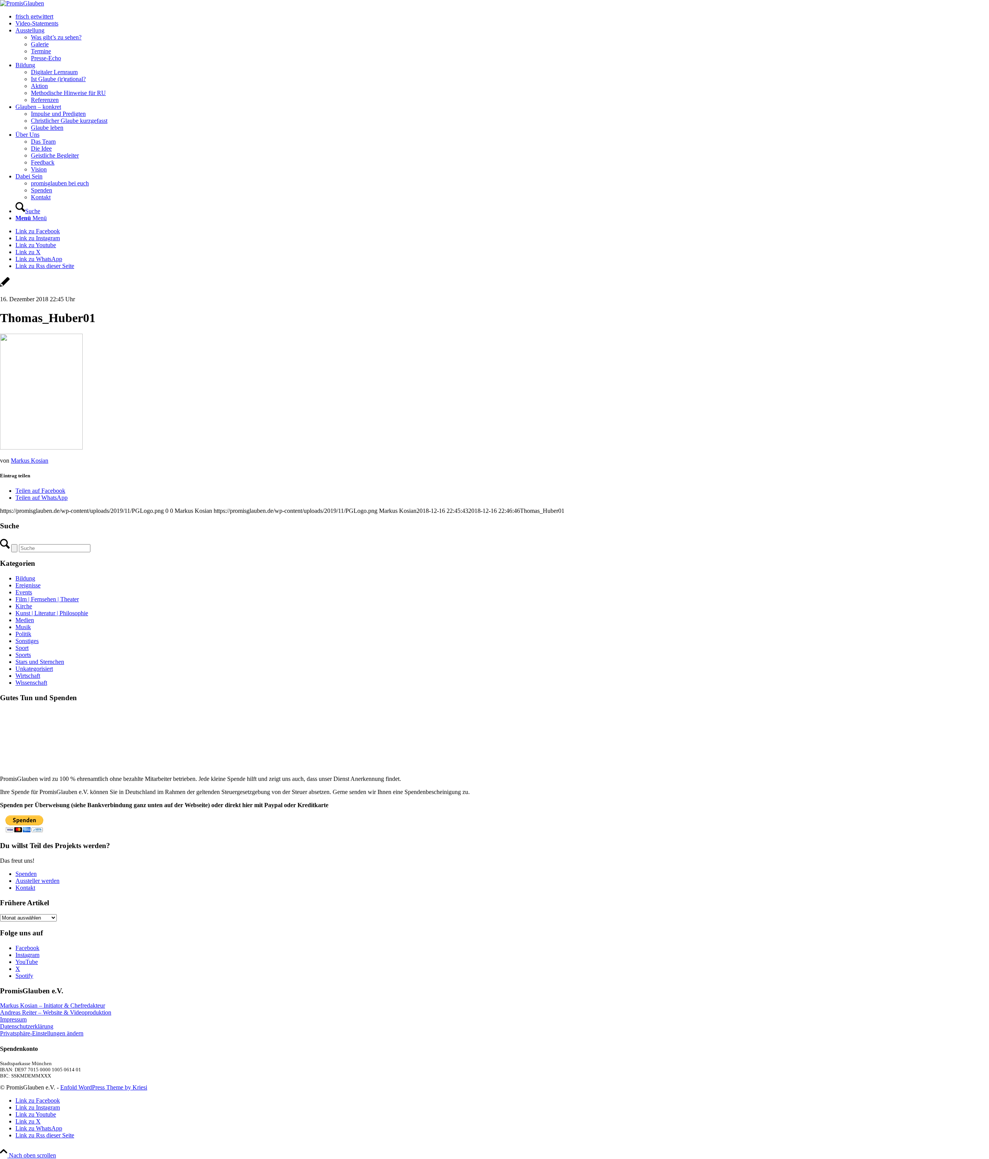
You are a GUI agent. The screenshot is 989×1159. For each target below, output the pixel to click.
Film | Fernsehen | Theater (47, 599)
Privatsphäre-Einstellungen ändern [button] (41, 1033)
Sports (23, 655)
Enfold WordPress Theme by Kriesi (103, 1087)
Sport (22, 648)
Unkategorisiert (34, 668)
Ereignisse (28, 585)
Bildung (25, 578)
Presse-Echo (46, 58)
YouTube (26, 962)
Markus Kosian (29, 460)
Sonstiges (27, 641)
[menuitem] (502, 16)
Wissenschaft (31, 682)
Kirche (23, 606)
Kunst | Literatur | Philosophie (51, 613)
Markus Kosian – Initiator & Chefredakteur (52, 1005)
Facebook (27, 948)
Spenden (26, 874)
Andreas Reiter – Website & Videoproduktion (55, 1012)
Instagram (27, 955)
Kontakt (25, 887)
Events (23, 592)
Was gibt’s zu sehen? (56, 37)
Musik (23, 627)
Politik (23, 634)
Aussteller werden (37, 880)
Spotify (24, 975)
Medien (24, 620)
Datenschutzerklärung (26, 1026)
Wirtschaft (27, 675)
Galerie (40, 44)
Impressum (13, 1019)
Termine (41, 51)
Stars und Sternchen (39, 661)
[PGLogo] (22, 3)
